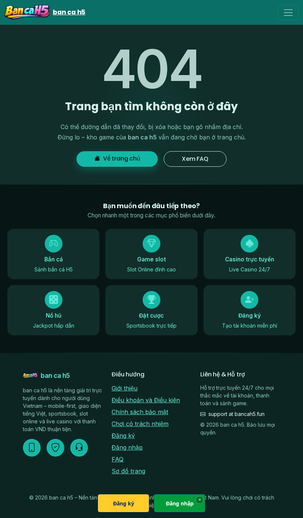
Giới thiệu (124, 388)
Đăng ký (123, 435)
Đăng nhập (127, 447)
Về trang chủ (121, 158)
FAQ (117, 459)
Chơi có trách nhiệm (140, 423)
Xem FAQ (195, 159)
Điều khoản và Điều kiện (146, 400)
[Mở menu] (288, 12)
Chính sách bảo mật (140, 412)
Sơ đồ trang (128, 471)
